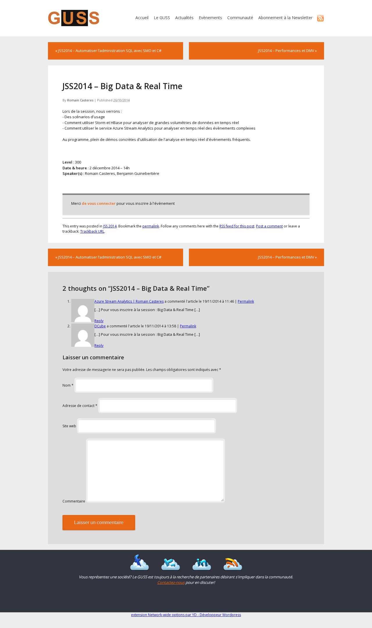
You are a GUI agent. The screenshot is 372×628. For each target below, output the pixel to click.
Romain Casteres (80, 100)
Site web (69, 426)
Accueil (142, 17)
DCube (100, 326)
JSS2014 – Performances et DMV (287, 50)
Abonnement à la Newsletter (285, 17)
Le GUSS (162, 17)
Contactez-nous (171, 582)
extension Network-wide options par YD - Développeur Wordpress (186, 614)
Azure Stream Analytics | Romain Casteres (129, 301)
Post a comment (269, 226)
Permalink (246, 301)
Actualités (184, 17)
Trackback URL (92, 231)
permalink (150, 226)
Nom (68, 385)
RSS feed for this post (236, 226)
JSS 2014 (110, 226)
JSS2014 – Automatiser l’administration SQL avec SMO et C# (108, 50)
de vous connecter (99, 203)
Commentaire (73, 501)
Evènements (210, 17)
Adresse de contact (79, 405)
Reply (98, 320)
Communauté (240, 17)
